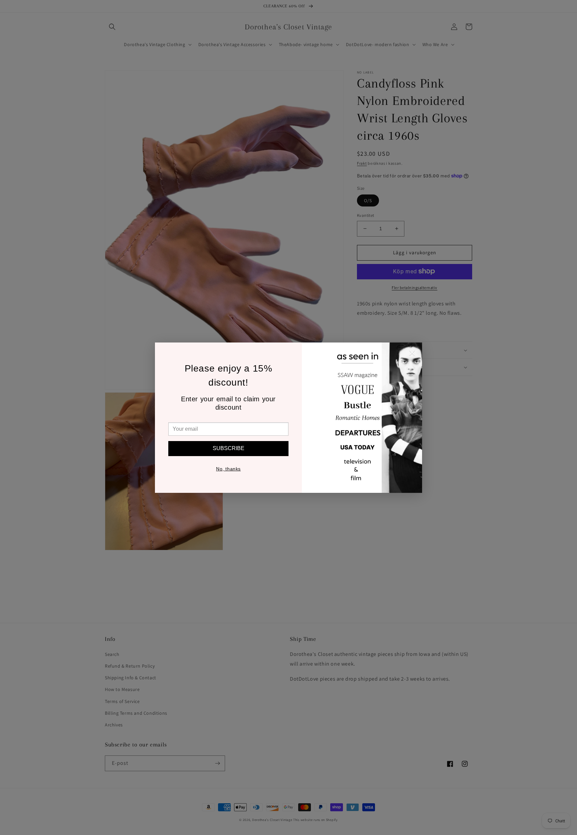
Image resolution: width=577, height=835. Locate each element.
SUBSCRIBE (228, 448)
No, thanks (228, 468)
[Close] (412, 354)
